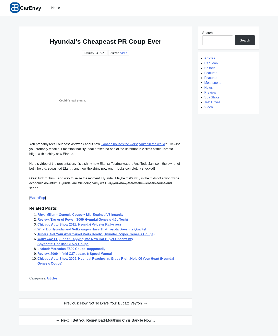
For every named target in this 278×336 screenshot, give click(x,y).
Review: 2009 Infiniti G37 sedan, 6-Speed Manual (74, 253)
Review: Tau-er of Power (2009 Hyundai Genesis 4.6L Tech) (82, 219)
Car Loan (211, 63)
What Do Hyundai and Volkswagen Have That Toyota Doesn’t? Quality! (91, 229)
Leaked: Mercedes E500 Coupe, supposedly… (73, 249)
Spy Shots (211, 97)
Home (55, 8)
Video (208, 107)
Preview (210, 92)
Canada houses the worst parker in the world (133, 144)
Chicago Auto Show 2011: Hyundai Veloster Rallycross (79, 224)
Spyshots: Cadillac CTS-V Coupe (63, 244)
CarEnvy (30, 8)
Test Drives (212, 102)
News (208, 87)
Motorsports (212, 82)
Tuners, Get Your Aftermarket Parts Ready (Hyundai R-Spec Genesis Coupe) (95, 234)
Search (207, 33)
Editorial (210, 68)
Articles (52, 278)
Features (210, 78)
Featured (210, 73)
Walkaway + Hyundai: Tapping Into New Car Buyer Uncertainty (85, 239)
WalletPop (37, 198)
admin (123, 53)
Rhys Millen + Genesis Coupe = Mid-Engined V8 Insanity (80, 214)
